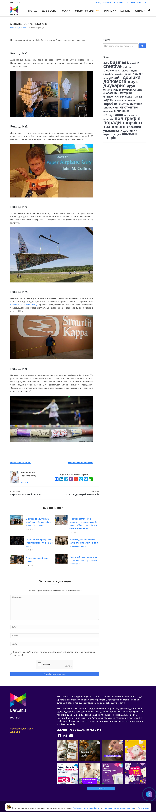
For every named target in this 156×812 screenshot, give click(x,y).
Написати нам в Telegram (80, 462)
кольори (130, 100)
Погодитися (143, 808)
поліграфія (128, 118)
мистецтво (129, 107)
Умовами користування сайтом (119, 808)
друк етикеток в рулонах (119, 87)
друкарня (114, 85)
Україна (119, 74)
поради (112, 122)
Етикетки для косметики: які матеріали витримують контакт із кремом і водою (84, 543)
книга (119, 100)
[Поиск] (149, 10)
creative (112, 66)
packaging (111, 70)
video (125, 70)
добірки (131, 77)
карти (108, 100)
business (119, 62)
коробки (110, 104)
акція (128, 74)
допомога (114, 81)
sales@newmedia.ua (103, 2)
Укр (18, 3)
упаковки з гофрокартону (23, 304)
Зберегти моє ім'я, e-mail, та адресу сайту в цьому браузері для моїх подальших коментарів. (54, 653)
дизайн (115, 78)
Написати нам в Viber (20, 462)
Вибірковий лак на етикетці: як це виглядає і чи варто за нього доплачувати (84, 560)
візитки (138, 73)
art (106, 62)
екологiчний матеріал (117, 92)
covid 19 (134, 63)
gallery (127, 67)
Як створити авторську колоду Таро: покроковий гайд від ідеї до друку (39, 543)
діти (139, 89)
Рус (12, 3)
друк (133, 81)
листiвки (136, 103)
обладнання (113, 115)
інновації (129, 134)
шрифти (109, 134)
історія (109, 138)
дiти (105, 78)
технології (114, 126)
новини (121, 111)
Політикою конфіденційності (86, 808)
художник (128, 130)
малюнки (110, 107)
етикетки (111, 96)
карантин (137, 97)
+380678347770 (121, 2)
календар (126, 96)
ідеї (119, 134)
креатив (123, 104)
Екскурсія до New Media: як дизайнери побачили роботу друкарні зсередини (38, 522)
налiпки (108, 111)
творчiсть (132, 122)
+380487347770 (138, 2)
